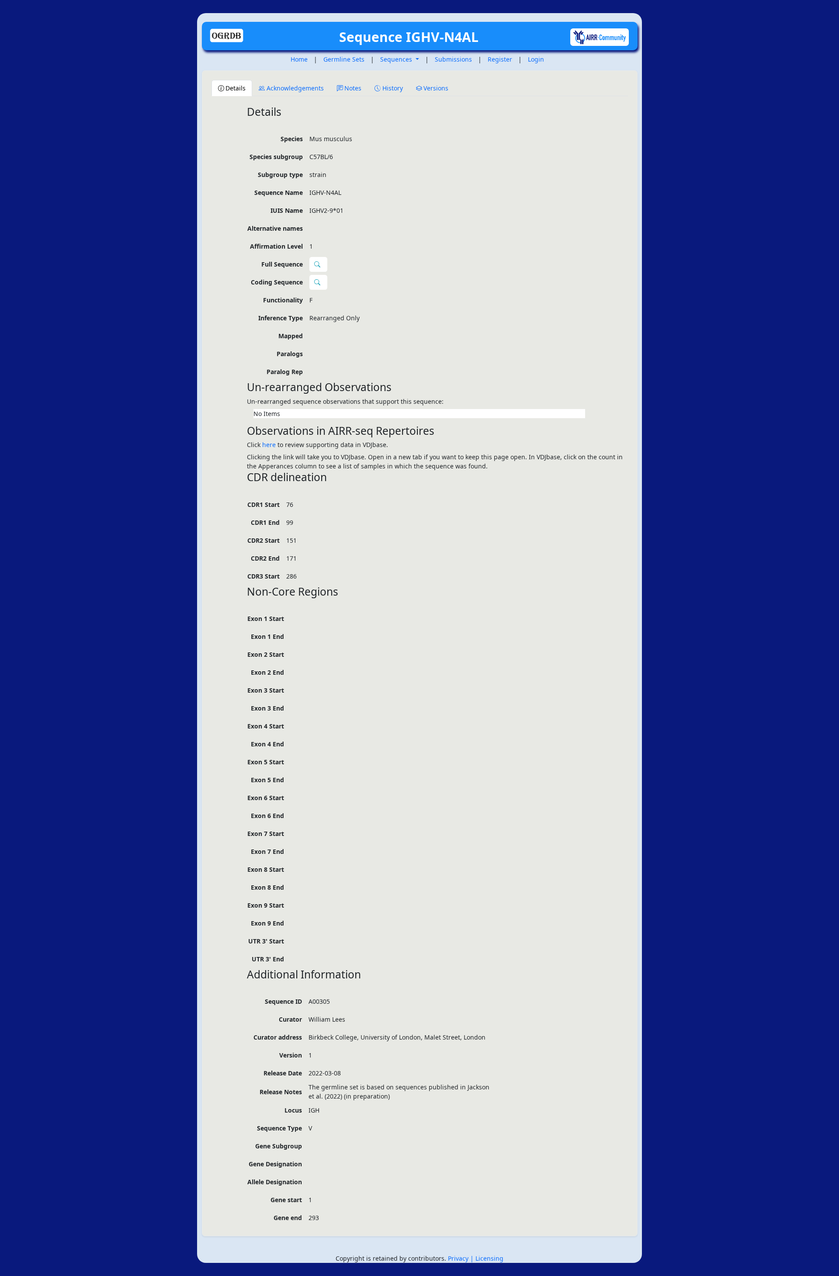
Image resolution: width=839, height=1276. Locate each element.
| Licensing (486, 1258)
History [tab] (392, 88)
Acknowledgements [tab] (295, 88)
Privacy (459, 1258)
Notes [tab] (352, 88)
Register (500, 59)
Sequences (397, 59)
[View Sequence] (318, 282)
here (269, 444)
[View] (318, 264)
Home (299, 59)
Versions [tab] (435, 88)
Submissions (453, 59)
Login (536, 59)
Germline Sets (343, 59)
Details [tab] (235, 88)
